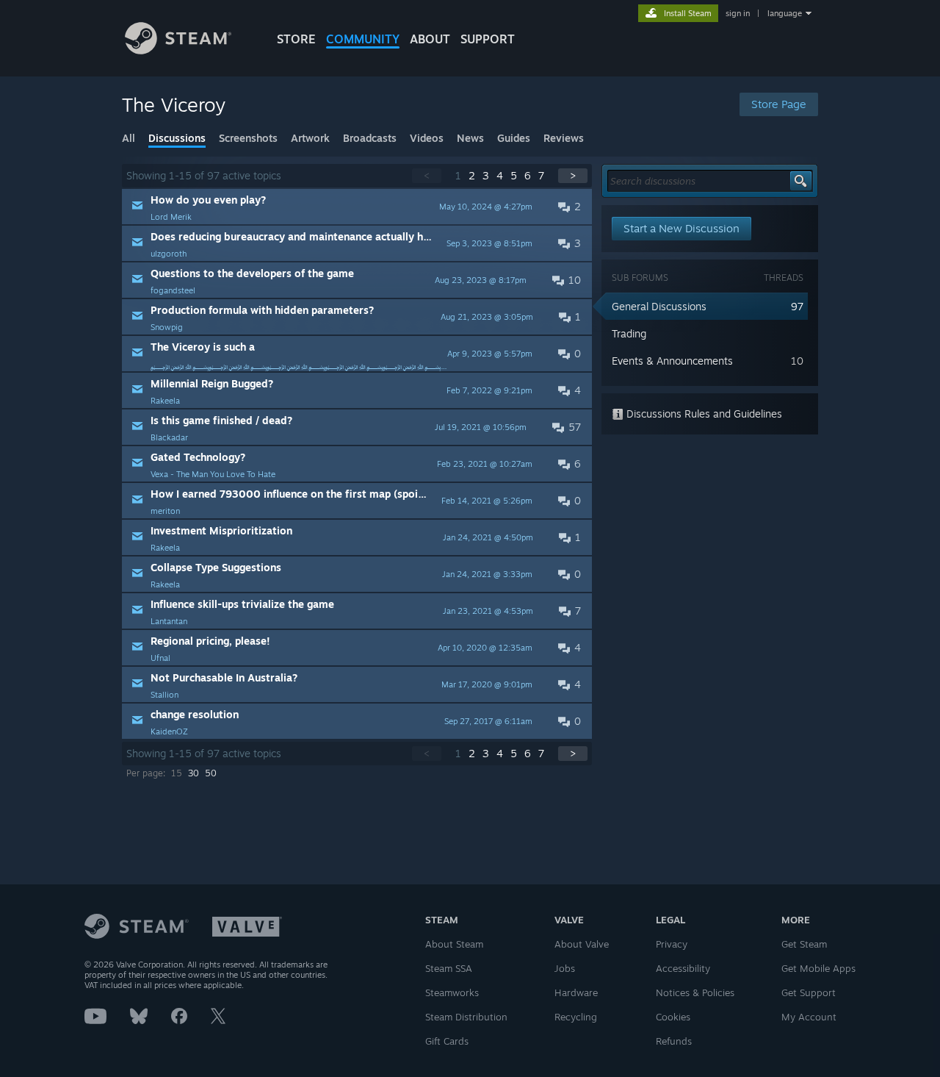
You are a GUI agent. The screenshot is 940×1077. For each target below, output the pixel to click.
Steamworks (452, 992)
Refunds (674, 1041)
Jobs (564, 968)
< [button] (427, 175)
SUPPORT (487, 39)
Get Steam (804, 944)
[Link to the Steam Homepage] (178, 50)
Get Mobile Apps (818, 968)
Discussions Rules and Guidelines (702, 413)
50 (211, 773)
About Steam (454, 944)
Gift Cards (447, 1041)
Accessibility (683, 968)
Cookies (673, 1017)
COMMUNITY (363, 39)
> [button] (573, 175)
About (430, 39)
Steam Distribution (466, 1017)
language (784, 13)
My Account (808, 1017)
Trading (629, 333)
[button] (357, 206)
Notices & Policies (695, 992)
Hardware (576, 992)
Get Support (808, 992)
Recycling (575, 1017)
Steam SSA (448, 968)
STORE (296, 39)
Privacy (671, 944)
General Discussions (659, 306)
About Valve (581, 944)
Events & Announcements (672, 360)
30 (193, 773)
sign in (738, 13)
